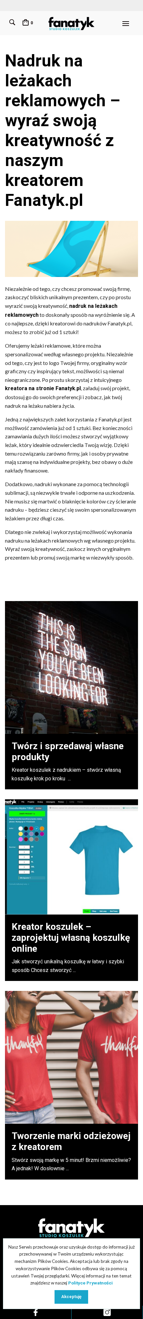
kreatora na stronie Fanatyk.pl (43, 388)
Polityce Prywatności (90, 1282)
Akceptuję (71, 1296)
